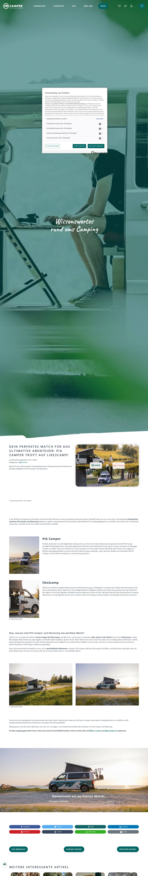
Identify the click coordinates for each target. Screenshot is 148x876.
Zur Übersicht (18, 849)
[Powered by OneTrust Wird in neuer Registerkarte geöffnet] (98, 152)
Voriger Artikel (74, 849)
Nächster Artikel (127, 849)
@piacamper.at (111, 731)
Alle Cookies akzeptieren (96, 146)
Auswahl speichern (79, 146)
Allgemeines (22, 462)
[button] (5, 866)
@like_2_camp (95, 731)
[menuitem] (39, 6)
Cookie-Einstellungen (52, 146)
